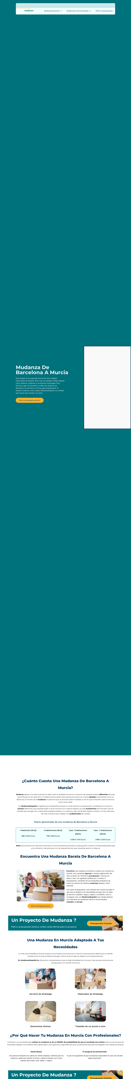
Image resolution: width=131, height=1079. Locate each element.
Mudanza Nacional (52, 11)
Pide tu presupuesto (104, 11)
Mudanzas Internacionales (78, 11)
